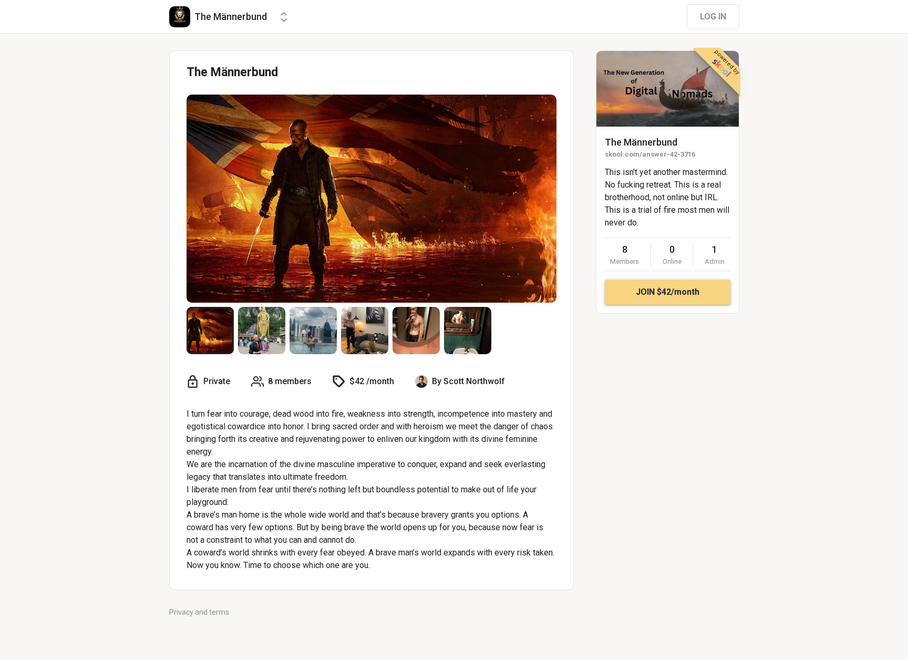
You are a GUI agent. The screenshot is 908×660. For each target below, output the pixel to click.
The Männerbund (641, 142)
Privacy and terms (199, 612)
